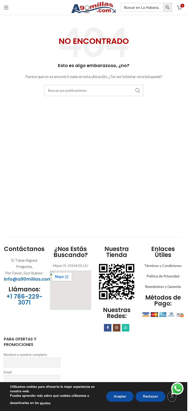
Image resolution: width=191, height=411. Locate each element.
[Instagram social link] (116, 327)
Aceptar (120, 396)
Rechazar (150, 396)
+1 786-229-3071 (24, 299)
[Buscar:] (142, 7)
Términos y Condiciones (163, 265)
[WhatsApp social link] (125, 327)
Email (8, 372)
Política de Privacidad (162, 276)
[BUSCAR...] (137, 90)
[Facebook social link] (107, 327)
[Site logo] (93, 7)
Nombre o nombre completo (25, 354)
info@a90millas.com (28, 279)
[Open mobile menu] (6, 7)
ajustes (45, 403)
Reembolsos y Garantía (163, 286)
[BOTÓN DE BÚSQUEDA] (167, 7)
